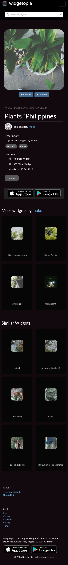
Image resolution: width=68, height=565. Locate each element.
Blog (5, 513)
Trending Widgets (12, 492)
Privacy (6, 522)
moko (32, 126)
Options (11, 178)
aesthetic (11, 146)
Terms (6, 525)
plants (23, 146)
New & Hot (8, 495)
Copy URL (27, 94)
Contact (7, 516)
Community (9, 519)
